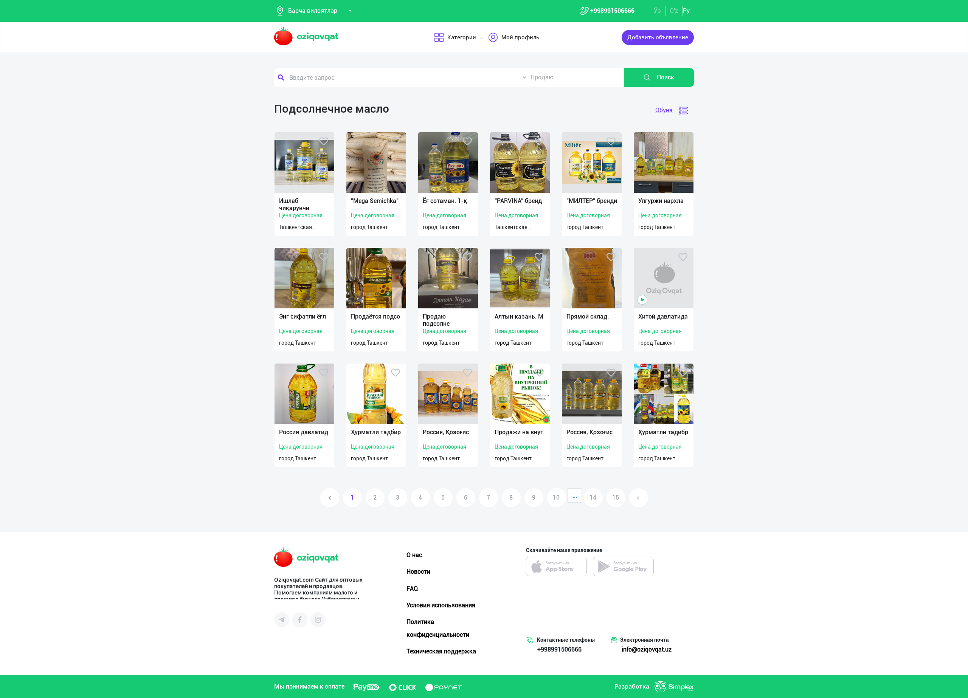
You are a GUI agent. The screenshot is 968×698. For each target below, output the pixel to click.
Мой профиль (520, 37)
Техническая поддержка (441, 651)
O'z (674, 10)
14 (592, 497)
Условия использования (440, 605)
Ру (686, 10)
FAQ (412, 588)
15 (615, 497)
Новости (418, 571)
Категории (461, 37)
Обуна (664, 110)
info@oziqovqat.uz (647, 649)
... (574, 495)
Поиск (665, 77)
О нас (414, 555)
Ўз (657, 10)
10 (556, 497)
